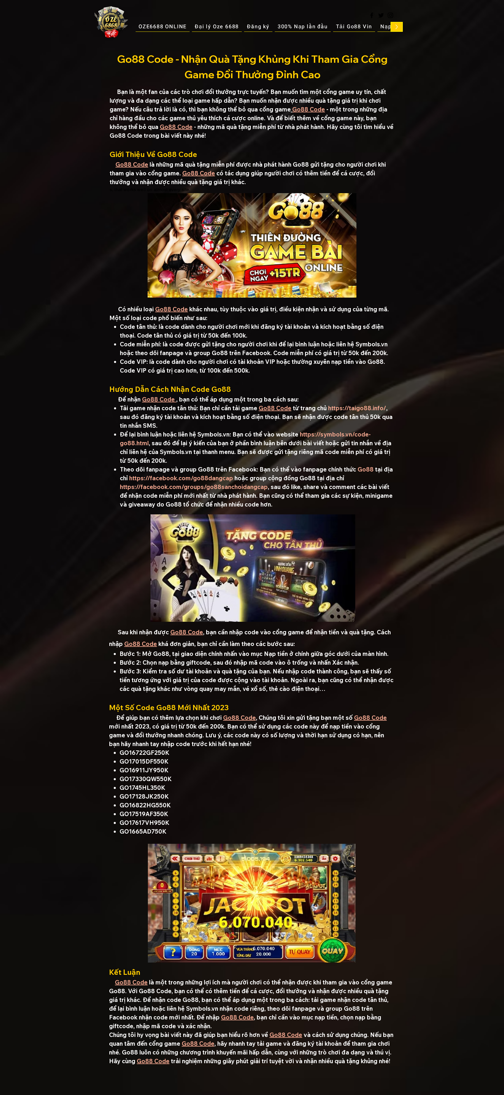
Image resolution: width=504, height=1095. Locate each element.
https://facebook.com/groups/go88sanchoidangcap (194, 486)
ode (209, 173)
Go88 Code (308, 109)
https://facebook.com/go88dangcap (181, 478)
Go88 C (193, 173)
